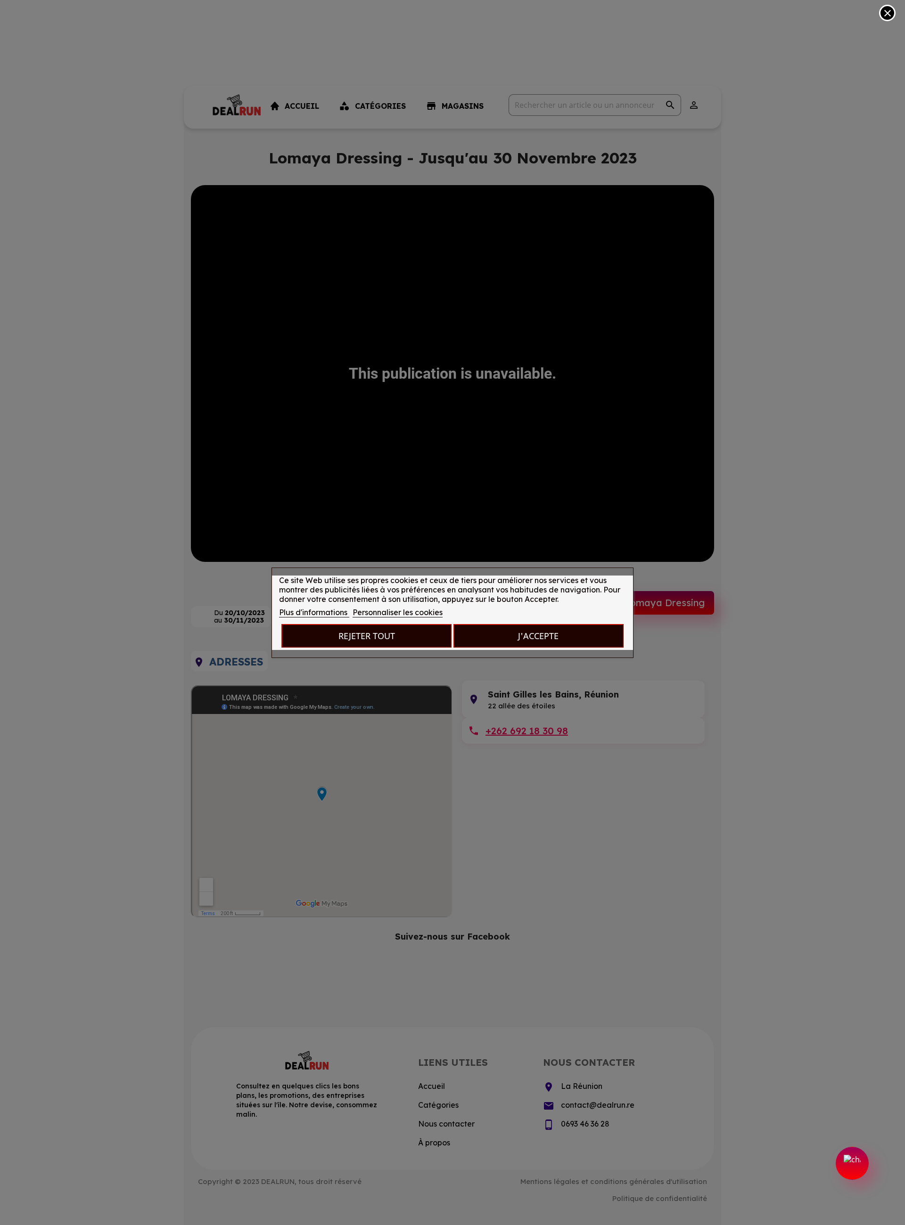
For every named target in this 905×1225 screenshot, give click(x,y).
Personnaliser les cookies (398, 612)
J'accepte (538, 635)
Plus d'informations (314, 612)
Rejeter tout (366, 635)
